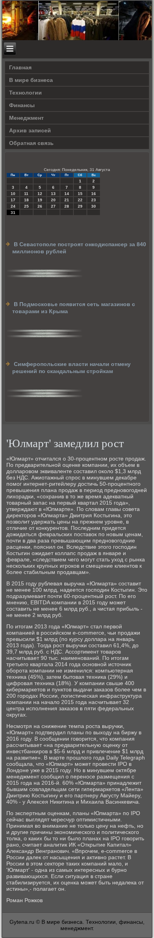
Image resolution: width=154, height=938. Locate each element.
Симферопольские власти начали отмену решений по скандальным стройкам (71, 367)
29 (80, 206)
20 (53, 200)
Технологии (25, 92)
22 (80, 200)
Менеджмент (26, 118)
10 (13, 193)
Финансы (22, 105)
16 (93, 193)
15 (80, 193)
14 (66, 193)
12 (40, 193)
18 (26, 200)
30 (93, 206)
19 (40, 200)
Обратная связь (31, 143)
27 (53, 206)
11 (26, 193)
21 (66, 200)
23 (93, 200)
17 (13, 200)
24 (13, 206)
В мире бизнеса (31, 80)
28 (66, 206)
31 (13, 212)
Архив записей (30, 130)
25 (26, 206)
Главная (20, 67)
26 (40, 206)
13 (53, 193)
